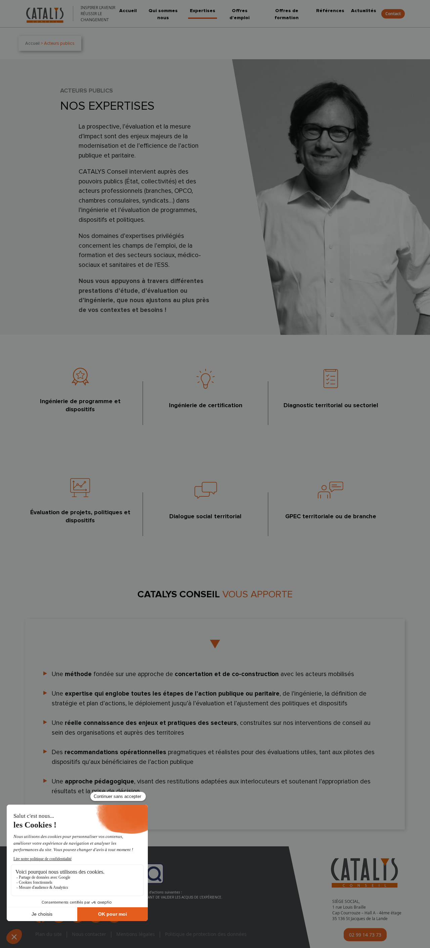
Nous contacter (89, 934)
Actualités (363, 10)
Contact (393, 13)
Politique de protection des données (206, 934)
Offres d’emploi (239, 14)
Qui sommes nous (163, 14)
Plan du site (48, 934)
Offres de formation (286, 14)
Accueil (128, 10)
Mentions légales (135, 934)
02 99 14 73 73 (365, 935)
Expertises (202, 10)
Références (330, 10)
